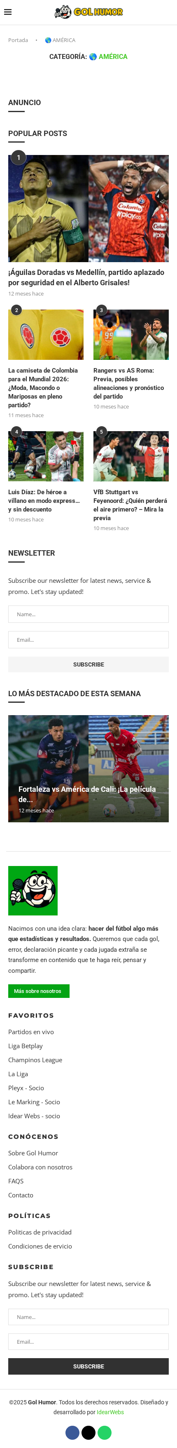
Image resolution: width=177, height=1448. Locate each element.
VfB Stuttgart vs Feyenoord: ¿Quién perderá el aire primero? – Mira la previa (130, 505)
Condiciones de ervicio (40, 1246)
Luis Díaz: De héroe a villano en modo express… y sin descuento (44, 500)
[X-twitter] (88, 1433)
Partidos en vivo (31, 1032)
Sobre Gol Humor (33, 1153)
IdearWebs (110, 1412)
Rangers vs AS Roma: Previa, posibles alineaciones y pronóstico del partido (128, 383)
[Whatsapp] (105, 1433)
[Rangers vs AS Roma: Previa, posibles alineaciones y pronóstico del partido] (131, 335)
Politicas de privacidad (40, 1232)
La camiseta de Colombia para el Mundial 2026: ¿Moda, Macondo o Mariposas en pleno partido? (43, 388)
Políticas (29, 1216)
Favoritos (31, 1015)
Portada (18, 40)
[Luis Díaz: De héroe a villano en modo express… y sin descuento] (46, 456)
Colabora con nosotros (40, 1167)
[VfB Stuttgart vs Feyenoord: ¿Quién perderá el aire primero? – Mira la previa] (131, 456)
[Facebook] (72, 1433)
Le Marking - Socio (34, 1102)
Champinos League (35, 1060)
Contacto (20, 1195)
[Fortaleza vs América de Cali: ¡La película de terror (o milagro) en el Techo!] (88, 768)
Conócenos (33, 1137)
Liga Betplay (25, 1046)
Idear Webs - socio (34, 1116)
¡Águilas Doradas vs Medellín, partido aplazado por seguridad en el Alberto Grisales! (86, 277)
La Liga (18, 1074)
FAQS (15, 1181)
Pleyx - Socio (26, 1088)
